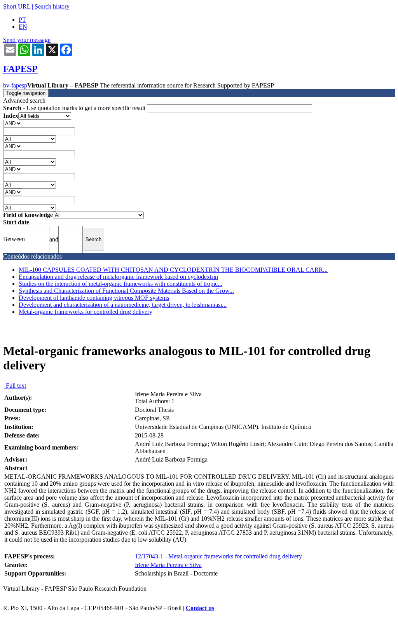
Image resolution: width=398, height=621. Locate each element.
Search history (52, 6)
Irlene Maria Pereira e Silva (168, 565)
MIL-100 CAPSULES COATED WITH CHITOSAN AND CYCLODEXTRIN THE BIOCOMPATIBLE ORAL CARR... (173, 269)
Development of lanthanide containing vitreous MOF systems (94, 297)
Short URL (16, 6)
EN (23, 26)
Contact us (200, 608)
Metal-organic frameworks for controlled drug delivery (85, 311)
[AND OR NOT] (12, 123)
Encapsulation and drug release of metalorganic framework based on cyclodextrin (118, 276)
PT (22, 19)
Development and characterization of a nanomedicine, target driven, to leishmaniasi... (123, 304)
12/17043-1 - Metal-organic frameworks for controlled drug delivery (218, 556)
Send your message (27, 40)
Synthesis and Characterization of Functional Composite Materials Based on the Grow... (126, 290)
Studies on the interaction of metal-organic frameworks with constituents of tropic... (120, 283)
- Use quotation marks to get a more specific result (75, 108)
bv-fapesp (15, 85)
